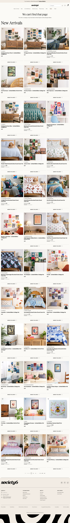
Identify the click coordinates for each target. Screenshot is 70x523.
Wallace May (27, 347)
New (22, 8)
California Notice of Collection (23, 506)
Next (42, 473)
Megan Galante (50, 162)
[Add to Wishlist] (3, 28)
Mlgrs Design (27, 272)
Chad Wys (4, 310)
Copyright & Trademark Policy (45, 506)
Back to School (16, 8)
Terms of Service (34, 506)
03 (35, 473)
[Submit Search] (50, 6)
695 (40, 473)
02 (33, 473)
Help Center (25, 492)
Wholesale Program (43, 498)
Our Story (41, 492)
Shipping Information (26, 493)
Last (44, 473)
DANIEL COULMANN (28, 310)
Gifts (47, 8)
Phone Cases (41, 8)
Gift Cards (24, 498)
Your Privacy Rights (66, 506)
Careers (41, 493)
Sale (51, 8)
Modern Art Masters (28, 236)
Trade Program (42, 500)
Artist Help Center (60, 492)
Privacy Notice (3, 506)
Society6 (3, 51)
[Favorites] (65, 5)
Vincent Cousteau (5, 384)
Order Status (25, 497)
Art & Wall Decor (27, 8)
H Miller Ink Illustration (52, 51)
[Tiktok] (68, 483)
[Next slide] (67, 38)
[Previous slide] (49, 38)
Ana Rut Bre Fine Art (28, 198)
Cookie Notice (12, 506)
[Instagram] (62, 483)
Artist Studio (59, 493)
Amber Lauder (50, 310)
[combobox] (55, 5)
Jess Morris (50, 421)
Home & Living (34, 8)
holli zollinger (27, 124)
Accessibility (57, 506)
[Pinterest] (65, 483)
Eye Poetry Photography (29, 384)
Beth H (26, 421)
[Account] (62, 5)
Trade (55, 8)
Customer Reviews (43, 497)
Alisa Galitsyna (50, 198)
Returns (24, 495)
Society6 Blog (42, 495)
